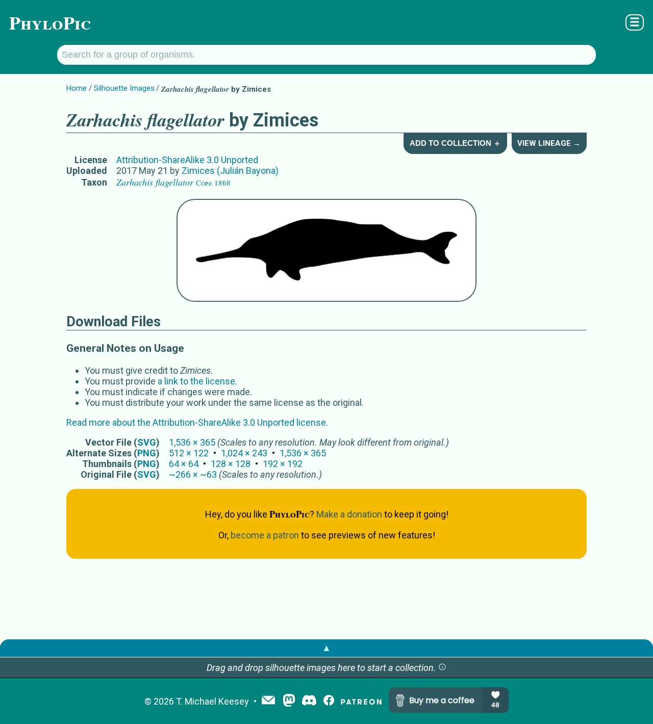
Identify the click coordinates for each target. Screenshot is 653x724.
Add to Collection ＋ (455, 143)
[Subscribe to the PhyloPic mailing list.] (268, 701)
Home (76, 88)
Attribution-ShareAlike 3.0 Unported (187, 159)
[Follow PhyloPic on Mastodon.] (289, 701)
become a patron (265, 535)
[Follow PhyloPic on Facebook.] (328, 701)
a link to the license (196, 381)
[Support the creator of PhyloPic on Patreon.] (361, 701)
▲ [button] (326, 647)
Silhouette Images (124, 88)
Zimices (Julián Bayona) (230, 170)
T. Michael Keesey (212, 701)
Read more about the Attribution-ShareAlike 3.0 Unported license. (197, 422)
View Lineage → (549, 143)
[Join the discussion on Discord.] (309, 701)
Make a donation (349, 514)
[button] (442, 667)
